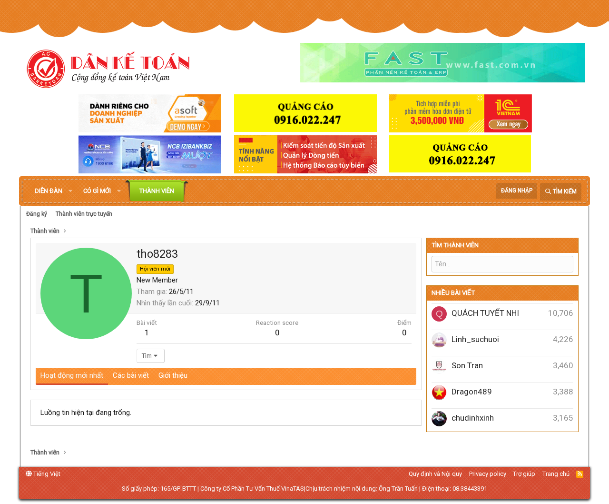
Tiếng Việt (46, 473)
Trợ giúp (524, 473)
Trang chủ (556, 473)
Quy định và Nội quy (435, 473)
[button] (70, 191)
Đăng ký (36, 214)
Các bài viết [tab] (131, 375)
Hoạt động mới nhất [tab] (71, 375)
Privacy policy (487, 473)
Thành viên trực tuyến (84, 214)
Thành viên (156, 190)
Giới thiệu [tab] (172, 375)
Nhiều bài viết (453, 292)
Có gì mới (97, 190)
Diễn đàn (48, 190)
